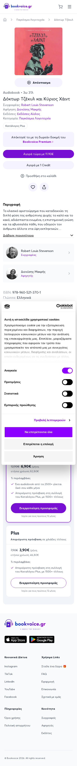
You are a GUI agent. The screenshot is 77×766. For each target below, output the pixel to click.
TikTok (8, 674)
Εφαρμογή (47, 681)
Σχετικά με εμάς (51, 697)
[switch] (67, 382)
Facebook (10, 697)
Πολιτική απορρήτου (17, 725)
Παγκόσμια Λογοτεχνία (30, 19)
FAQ (44, 674)
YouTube (9, 689)
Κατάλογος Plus (15, 126)
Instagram (10, 666)
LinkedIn (9, 681)
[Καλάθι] (60, 6)
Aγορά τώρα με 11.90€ (38, 154)
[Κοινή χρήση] (44, 187)
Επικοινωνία (48, 689)
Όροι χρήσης (12, 718)
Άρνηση (38, 456)
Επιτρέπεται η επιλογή (38, 444)
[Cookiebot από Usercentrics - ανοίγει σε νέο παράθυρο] (56, 306)
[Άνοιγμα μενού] (69, 6)
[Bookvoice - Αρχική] (18, 6)
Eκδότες (46, 733)
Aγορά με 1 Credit (38, 165)
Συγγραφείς (48, 718)
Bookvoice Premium (37, 142)
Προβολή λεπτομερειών (50, 420)
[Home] (5, 20)
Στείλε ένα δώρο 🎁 (53, 666)
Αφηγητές (47, 725)
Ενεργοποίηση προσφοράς (38, 583)
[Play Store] (41, 639)
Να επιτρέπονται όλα (39, 432)
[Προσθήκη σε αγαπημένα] (32, 187)
